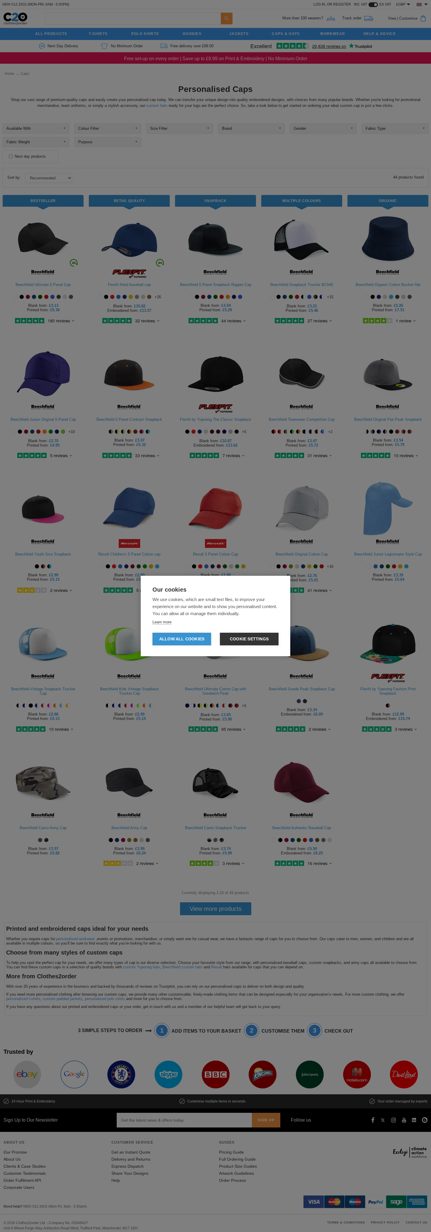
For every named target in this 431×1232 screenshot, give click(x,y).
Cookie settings (249, 639)
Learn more (162, 622)
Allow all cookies (181, 639)
